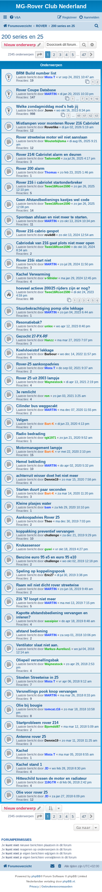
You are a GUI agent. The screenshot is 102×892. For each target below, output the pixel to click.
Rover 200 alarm (30, 168)
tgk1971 (50, 437)
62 (90, 115)
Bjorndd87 (52, 726)
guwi (48, 549)
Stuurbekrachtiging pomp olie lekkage (49, 308)
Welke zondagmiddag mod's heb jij (47, 106)
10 (96, 99)
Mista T (49, 77)
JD (46, 768)
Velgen (22, 420)
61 (84, 115)
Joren (48, 110)
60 (78, 115)
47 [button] (84, 54)
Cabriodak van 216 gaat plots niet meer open (55, 243)
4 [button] (66, 54)
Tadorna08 (52, 158)
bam (47, 507)
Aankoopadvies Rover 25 (38, 517)
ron (47, 396)
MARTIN (50, 94)
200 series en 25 (22, 37)
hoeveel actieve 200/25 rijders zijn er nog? (53, 288)
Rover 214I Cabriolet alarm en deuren (48, 154)
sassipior (51, 621)
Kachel (22, 750)
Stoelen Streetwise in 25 (37, 677)
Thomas (50, 172)
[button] (39, 54)
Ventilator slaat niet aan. (37, 645)
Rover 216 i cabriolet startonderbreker (49, 182)
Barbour (50, 354)
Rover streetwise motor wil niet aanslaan (51, 137)
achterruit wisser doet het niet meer (47, 475)
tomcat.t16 (52, 709)
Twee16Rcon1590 (57, 186)
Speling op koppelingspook (40, 571)
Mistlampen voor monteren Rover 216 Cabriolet (57, 123)
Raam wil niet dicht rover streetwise (47, 585)
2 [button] (54, 54)
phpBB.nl (69, 881)
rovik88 (49, 235)
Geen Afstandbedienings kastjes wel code (52, 200)
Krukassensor (28, 545)
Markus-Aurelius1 (57, 649)
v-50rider (51, 278)
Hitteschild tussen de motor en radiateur (51, 778)
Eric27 (49, 575)
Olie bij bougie (29, 705)
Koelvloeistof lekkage (35, 350)
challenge (51, 535)
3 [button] (60, 54)
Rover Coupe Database (36, 90)
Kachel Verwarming (33, 274)
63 (96, 115)
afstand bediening (32, 631)
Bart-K (49, 423)
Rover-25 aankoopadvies (37, 364)
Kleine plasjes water (33, 503)
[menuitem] (14, 17)
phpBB (36, 876)
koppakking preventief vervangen (45, 531)
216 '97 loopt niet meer (36, 599)
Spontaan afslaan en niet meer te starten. (52, 217)
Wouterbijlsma (55, 141)
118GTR (50, 782)
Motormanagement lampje (39, 448)
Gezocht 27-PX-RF (32, 336)
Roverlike (51, 127)
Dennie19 (51, 479)
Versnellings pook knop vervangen (46, 691)
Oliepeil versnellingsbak (37, 660)
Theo (48, 521)
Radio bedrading (30, 434)
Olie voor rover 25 (32, 792)
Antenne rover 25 (31, 736)
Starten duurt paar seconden (41, 489)
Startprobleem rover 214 (37, 723)
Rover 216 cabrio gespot (37, 231)
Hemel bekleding (31, 462)
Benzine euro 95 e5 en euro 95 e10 (46, 557)
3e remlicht (26, 392)
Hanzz (49, 340)
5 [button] (73, 54)
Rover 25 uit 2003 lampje (37, 378)
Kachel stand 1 (29, 764)
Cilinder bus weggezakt (36, 406)
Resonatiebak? (29, 322)
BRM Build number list (36, 73)
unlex (48, 326)
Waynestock (53, 382)
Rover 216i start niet (33, 260)
